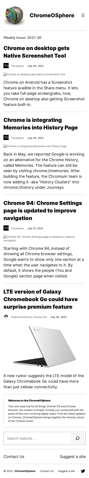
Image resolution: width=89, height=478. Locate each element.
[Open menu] (83, 15)
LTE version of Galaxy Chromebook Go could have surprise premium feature (40, 299)
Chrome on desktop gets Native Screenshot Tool (36, 52)
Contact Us (13, 456)
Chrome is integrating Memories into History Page (40, 124)
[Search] (77, 438)
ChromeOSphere (52, 15)
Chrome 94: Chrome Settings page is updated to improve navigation (42, 210)
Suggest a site (73, 456)
